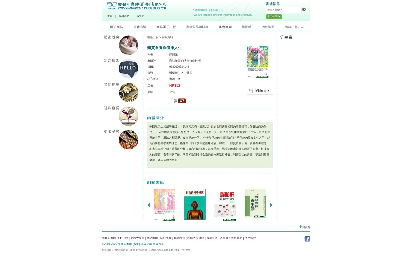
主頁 (109, 16)
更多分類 (121, 139)
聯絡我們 (124, 16)
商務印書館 (109, 238)
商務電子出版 (171, 28)
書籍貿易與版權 (202, 28)
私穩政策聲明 (195, 238)
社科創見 (121, 116)
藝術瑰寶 (121, 45)
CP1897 (123, 238)
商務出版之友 (296, 28)
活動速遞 (273, 28)
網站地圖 (152, 238)
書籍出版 (144, 28)
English (140, 16)
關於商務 (121, 28)
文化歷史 (121, 92)
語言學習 (121, 68)
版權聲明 (212, 238)
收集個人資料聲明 (231, 238)
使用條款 (250, 238)
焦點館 (252, 28)
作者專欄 (230, 28)
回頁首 (306, 227)
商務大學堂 (137, 238)
